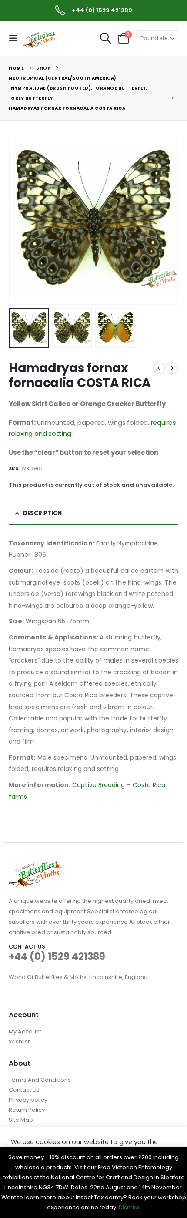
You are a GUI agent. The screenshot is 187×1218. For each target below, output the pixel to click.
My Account (25, 1031)
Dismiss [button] (129, 1207)
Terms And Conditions (40, 1080)
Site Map (21, 1120)
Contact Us (24, 1090)
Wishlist (19, 1041)
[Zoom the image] (35, 866)
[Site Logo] (40, 38)
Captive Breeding (98, 785)
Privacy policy (28, 1100)
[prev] (159, 368)
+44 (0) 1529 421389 (57, 956)
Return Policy (27, 1110)
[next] (172, 368)
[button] (16, 38)
